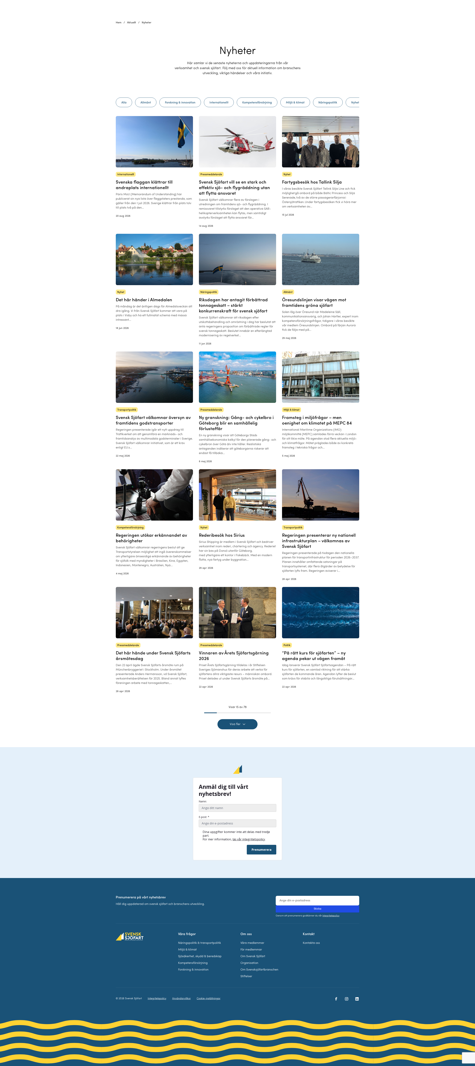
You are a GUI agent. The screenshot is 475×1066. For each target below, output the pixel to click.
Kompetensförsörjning (193, 963)
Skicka (317, 908)
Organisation (249, 963)
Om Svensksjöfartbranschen (259, 969)
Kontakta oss (311, 943)
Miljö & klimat (187, 949)
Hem (118, 22)
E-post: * (204, 817)
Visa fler (235, 724)
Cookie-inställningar (208, 998)
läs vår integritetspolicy (248, 839)
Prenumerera (261, 850)
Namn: (203, 801)
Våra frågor (187, 934)
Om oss (246, 934)
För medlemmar (251, 949)
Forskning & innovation (193, 969)
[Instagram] (346, 999)
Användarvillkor (181, 998)
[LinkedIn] (357, 999)
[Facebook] (336, 999)
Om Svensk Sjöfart (252, 956)
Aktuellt (131, 22)
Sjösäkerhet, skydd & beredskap (200, 956)
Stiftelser (246, 976)
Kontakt (309, 934)
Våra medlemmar (252, 943)
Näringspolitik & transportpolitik (199, 943)
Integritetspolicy (330, 916)
